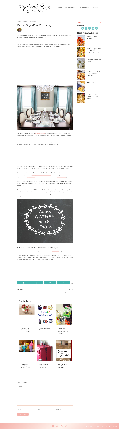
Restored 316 (113, 426)
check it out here (61, 177)
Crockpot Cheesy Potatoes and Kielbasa (93, 73)
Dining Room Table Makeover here (41, 175)
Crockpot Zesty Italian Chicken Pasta (93, 96)
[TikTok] (66, 426)
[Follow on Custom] (96, 28)
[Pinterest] (62, 426)
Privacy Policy (7, 426)
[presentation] (27, 314)
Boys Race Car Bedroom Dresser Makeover (44, 365)
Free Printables (32, 21)
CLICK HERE (55, 251)
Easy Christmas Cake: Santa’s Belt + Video (28, 291)
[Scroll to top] (116, 424)
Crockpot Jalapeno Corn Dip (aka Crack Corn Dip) (94, 50)
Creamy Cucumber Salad (94, 61)
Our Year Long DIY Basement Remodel (62, 365)
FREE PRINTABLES (40, 133)
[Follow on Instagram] (93, 28)
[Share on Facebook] (23, 282)
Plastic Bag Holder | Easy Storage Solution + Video (63, 330)
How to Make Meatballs (92, 38)
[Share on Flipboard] (50, 282)
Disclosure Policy (44, 41)
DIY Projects (24, 21)
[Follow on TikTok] (89, 28)
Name (19, 409)
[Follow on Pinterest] (82, 28)
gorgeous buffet (31, 177)
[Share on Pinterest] (36, 282)
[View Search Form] (101, 7)
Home (60, 7)
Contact (30, 426)
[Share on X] (63, 282)
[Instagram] (57, 426)
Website (58, 409)
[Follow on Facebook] (86, 28)
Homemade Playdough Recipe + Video (25, 365)
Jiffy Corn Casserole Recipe (93, 84)
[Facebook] (53, 426)
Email (38, 409)
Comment (20, 386)
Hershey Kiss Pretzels (67, 291)
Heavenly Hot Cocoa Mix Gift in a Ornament (26, 329)
